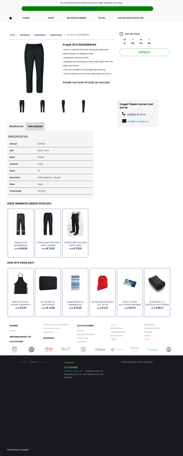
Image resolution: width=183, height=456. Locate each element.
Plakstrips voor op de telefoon (56, 325)
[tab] (16, 126)
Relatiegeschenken (76, 18)
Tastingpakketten (118, 332)
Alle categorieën (85, 326)
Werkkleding (25, 35)
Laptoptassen (49, 332)
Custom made (16, 341)
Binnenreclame (117, 336)
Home (10, 18)
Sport (51, 18)
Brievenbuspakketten (20, 337)
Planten (12, 331)
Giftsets (114, 339)
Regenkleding (40, 35)
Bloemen (14, 326)
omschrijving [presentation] (35, 126)
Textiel (102, 18)
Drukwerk (148, 332)
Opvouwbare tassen (51, 328)
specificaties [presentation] (16, 126)
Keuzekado (48, 338)
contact (33, 362)
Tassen (25, 18)
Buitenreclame (116, 328)
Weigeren (158, 9)
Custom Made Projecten (130, 18)
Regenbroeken (56, 35)
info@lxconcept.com (138, 121)
